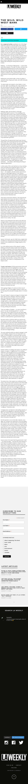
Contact (18, 765)
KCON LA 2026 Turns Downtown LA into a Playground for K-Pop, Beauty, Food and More (13, 572)
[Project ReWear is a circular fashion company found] (14, 670)
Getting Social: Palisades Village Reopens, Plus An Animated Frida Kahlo (11, 580)
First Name (6, 520)
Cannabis (7, 552)
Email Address (7, 531)
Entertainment (8, 548)
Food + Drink (8, 542)
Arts (6, 546)
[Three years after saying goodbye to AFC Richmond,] (14, 720)
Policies (14, 767)
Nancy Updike (4, 26)
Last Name (6, 525)
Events (6, 550)
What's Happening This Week (12, 540)
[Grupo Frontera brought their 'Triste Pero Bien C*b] (14, 693)
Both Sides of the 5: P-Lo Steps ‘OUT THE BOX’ (13, 595)
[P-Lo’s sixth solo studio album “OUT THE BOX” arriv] (14, 639)
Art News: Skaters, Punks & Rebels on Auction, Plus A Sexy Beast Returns (13, 588)
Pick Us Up (10, 765)
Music (6, 544)
